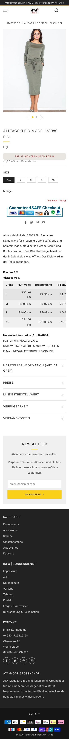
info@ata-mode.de (14, 629)
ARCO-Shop (10, 547)
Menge (7, 191)
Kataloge (8, 553)
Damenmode (11, 524)
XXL (9, 179)
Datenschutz (11, 582)
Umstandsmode (13, 541)
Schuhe (8, 536)
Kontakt (8, 600)
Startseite (13, 23)
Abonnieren (33, 494)
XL (53, 179)
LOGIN (50, 156)
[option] (34, 70)
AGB (5, 577)
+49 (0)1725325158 (15, 635)
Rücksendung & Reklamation (21, 612)
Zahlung (8, 594)
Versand (8, 588)
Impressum (10, 571)
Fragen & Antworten (15, 606)
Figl (5, 147)
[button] (32, 117)
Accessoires (11, 530)
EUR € (32, 713)
